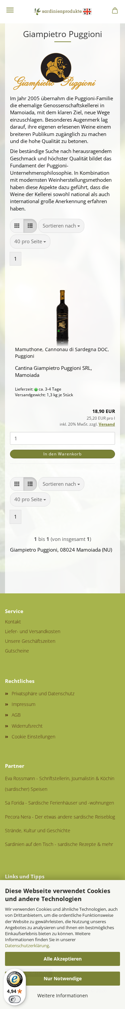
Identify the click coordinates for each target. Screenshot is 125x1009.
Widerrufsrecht (27, 726)
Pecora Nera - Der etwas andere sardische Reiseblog (60, 817)
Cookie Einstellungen (33, 736)
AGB (16, 715)
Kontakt (13, 621)
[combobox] (61, 226)
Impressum (23, 704)
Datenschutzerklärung (27, 946)
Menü (10, 10)
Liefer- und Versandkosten (32, 631)
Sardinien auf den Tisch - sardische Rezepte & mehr (59, 844)
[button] (17, 226)
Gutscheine (17, 650)
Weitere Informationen (62, 995)
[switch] (15, 999)
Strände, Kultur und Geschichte (37, 830)
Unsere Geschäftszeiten (30, 641)
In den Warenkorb (62, 454)
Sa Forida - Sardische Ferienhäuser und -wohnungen (59, 803)
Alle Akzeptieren (63, 959)
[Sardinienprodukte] (63, 11)
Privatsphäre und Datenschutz (43, 693)
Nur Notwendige (63, 978)
